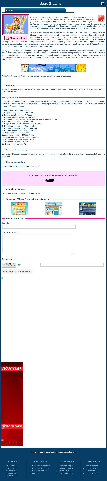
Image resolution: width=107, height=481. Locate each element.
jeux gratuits (9, 57)
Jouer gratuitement (66, 473)
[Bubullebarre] (87, 209)
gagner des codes (85, 17)
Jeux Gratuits (50, 3)
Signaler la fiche (17, 38)
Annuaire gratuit (92, 466)
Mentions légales (11, 468)
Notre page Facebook (40, 468)
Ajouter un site (10, 473)
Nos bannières (11, 471)
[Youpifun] (19, 209)
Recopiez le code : (10, 259)
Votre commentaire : (11, 232)
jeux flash (71, 22)
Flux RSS (35, 473)
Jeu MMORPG (64, 471)
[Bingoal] (12, 404)
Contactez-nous (11, 476)
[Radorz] (53, 209)
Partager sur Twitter (39, 471)
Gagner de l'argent (66, 466)
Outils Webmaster (92, 473)
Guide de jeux (91, 468)
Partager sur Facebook (41, 466)
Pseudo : (6, 223)
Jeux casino (90, 471)
